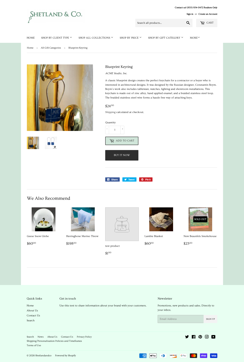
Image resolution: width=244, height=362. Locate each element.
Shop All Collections (95, 37)
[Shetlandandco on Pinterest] (200, 337)
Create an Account (207, 14)
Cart (210, 22)
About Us (32, 310)
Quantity (110, 122)
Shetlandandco (43, 355)
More (194, 37)
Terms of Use (34, 345)
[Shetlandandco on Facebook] (194, 337)
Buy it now (122, 155)
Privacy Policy (84, 336)
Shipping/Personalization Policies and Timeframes (54, 341)
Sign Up (210, 319)
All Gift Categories (51, 47)
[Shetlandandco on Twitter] (187, 337)
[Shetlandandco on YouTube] (213, 337)
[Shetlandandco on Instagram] (207, 337)
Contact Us (33, 315)
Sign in (190, 14)
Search (31, 320)
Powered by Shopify (65, 355)
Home (31, 37)
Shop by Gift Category (164, 37)
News (41, 336)
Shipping (110, 112)
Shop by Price (129, 37)
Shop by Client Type (55, 37)
